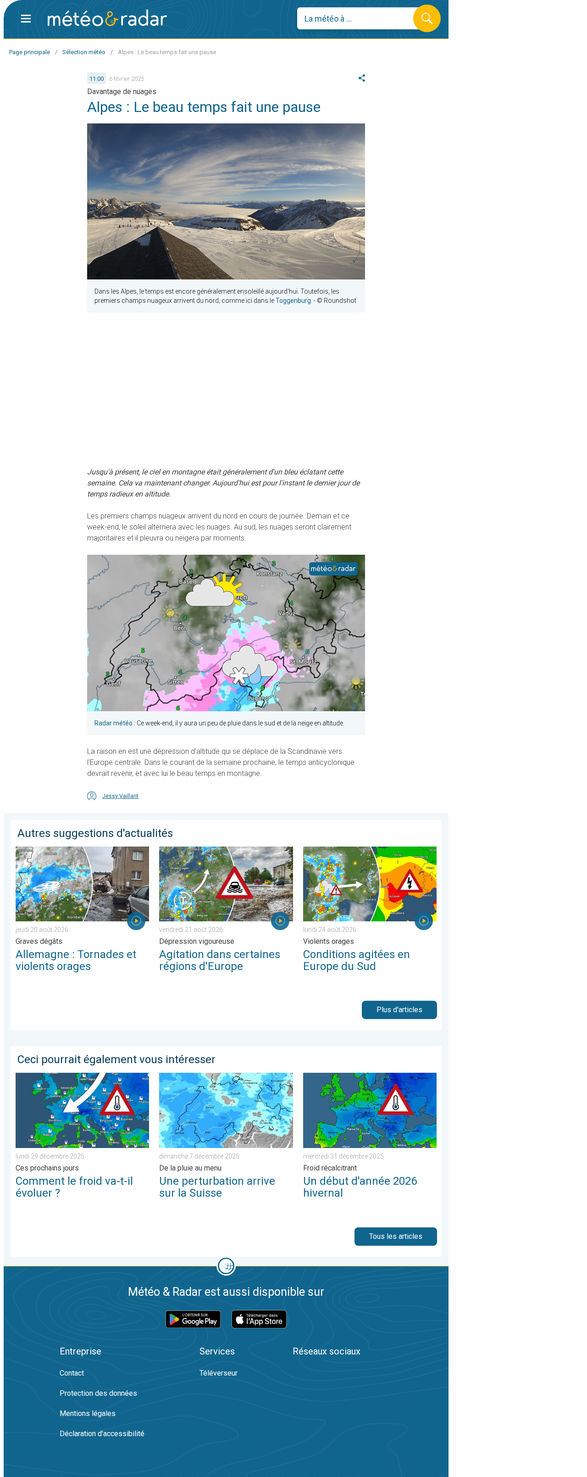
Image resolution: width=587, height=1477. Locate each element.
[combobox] (362, 18)
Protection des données (98, 1393)
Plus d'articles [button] (399, 1009)
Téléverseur (218, 1373)
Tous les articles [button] (395, 1236)
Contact (72, 1373)
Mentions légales (88, 1413)
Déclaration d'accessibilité (102, 1433)
